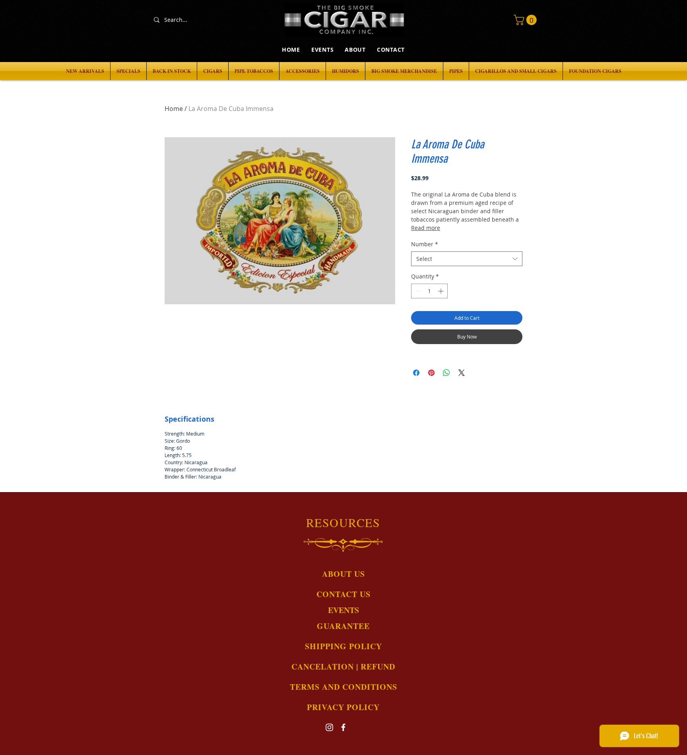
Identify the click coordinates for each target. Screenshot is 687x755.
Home (174, 108)
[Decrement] (417, 291)
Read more (425, 228)
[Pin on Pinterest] (431, 373)
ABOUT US (343, 574)
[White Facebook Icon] (343, 727)
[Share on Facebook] (416, 373)
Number (424, 244)
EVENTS (343, 610)
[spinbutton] (429, 291)
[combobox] (466, 259)
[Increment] (441, 291)
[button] (526, 20)
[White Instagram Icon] (329, 727)
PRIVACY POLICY (343, 707)
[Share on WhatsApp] (446, 373)
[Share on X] (461, 373)
